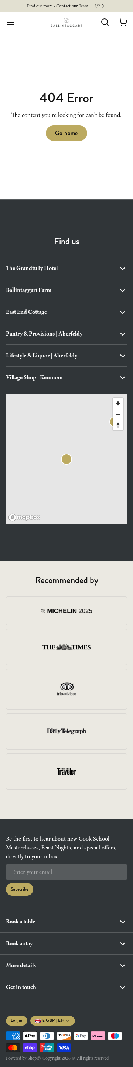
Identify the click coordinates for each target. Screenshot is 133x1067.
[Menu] (13, 22)
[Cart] (119, 22)
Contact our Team (72, 6)
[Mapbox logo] (24, 517)
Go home (66, 133)
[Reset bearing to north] (118, 425)
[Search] (102, 22)
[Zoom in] (118, 403)
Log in (17, 1020)
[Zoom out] (118, 414)
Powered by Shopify (23, 1058)
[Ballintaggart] (66, 22)
